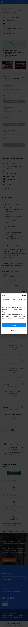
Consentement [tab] (5, 299)
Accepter (14, 325)
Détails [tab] (13, 299)
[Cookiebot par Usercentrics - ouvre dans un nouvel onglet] (20, 295)
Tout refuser (14, 330)
